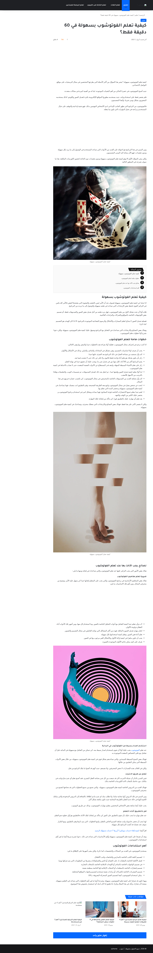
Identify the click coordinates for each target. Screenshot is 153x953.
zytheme (114, 949)
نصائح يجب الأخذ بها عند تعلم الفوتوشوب (127, 283)
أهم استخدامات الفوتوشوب (131, 288)
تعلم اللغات (115, 5)
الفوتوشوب (135, 750)
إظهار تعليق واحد (100, 935)
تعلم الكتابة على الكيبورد (96, 5)
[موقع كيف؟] (141, 5)
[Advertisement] (99, 60)
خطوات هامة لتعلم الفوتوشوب (130, 278)
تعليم (125, 5)
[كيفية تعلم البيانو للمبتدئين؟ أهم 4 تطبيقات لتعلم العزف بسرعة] (132, 909)
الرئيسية (142, 15)
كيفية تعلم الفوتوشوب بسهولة (128, 274)
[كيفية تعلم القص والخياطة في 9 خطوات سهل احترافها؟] (99, 909)
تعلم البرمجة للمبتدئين (75, 5)
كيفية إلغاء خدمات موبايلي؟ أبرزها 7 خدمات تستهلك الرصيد (117, 830)
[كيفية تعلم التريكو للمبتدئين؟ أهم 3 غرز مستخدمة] (67, 909)
